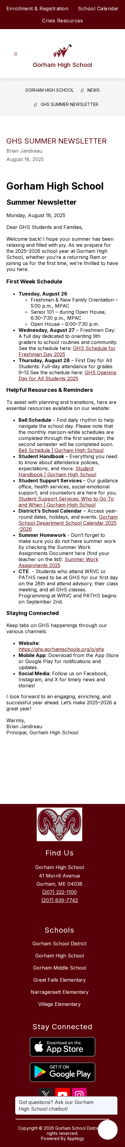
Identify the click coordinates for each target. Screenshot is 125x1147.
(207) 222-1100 (59, 892)
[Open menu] (15, 54)
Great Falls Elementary (59, 980)
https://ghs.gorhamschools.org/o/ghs (61, 649)
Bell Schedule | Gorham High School (61, 450)
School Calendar (98, 8)
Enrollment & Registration (37, 8)
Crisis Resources (62, 21)
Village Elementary (59, 1004)
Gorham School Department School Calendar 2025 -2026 (68, 523)
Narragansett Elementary (60, 992)
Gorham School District (59, 943)
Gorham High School (49, 90)
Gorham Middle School (59, 968)
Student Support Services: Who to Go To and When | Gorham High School (66, 502)
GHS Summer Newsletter (69, 104)
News (93, 90)
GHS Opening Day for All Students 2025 (67, 375)
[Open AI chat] (107, 1129)
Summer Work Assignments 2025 (58, 562)
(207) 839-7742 (59, 900)
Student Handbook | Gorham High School (57, 471)
